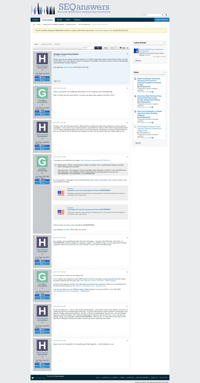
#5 (127, 238)
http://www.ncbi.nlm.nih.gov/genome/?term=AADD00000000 (88, 190)
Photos (57, 44)
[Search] (166, 14)
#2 (127, 88)
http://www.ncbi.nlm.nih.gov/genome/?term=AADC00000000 (88, 209)
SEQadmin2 (145, 51)
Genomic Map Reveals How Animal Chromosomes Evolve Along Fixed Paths (149, 98)
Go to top (163, 377)
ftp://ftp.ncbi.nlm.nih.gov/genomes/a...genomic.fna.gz (88, 286)
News (68, 20)
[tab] (36, 44)
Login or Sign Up (161, 19)
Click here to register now (103, 30)
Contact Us (106, 377)
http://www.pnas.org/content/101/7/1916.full (95, 160)
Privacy (115, 377)
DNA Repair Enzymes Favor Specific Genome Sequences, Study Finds (149, 129)
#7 (127, 306)
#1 (127, 54)
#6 (127, 272)
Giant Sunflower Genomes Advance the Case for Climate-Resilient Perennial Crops (149, 82)
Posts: (38, 75)
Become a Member (142, 377)
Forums (35, 20)
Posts (36, 44)
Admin (122, 377)
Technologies (47, 20)
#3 (127, 122)
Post (43, 80)
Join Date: (39, 73)
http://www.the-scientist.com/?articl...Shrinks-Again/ (97, 281)
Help (98, 377)
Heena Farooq (68, 67)
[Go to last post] (152, 91)
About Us (154, 377)
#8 (127, 341)
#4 (127, 157)
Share (43, 77)
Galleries (77, 20)
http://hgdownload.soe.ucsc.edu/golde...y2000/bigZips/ (71, 291)
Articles (59, 20)
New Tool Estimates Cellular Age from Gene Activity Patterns (149, 113)
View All (138, 60)
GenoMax (66, 230)
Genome (70, 189)
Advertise (130, 377)
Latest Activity (46, 44)
